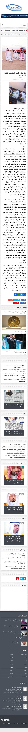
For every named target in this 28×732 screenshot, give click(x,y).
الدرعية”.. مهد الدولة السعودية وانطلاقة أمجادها (15, 312)
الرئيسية (25, 672)
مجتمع (11, 681)
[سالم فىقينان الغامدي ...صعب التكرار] (25, 709)
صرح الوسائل (17, 30)
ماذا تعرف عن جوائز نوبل (20, 332)
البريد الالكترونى (16, 79)
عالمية (26, 678)
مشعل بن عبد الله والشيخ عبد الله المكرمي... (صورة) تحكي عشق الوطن (14, 700)
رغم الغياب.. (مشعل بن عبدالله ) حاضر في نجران (15, 577)
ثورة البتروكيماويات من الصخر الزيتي (12, 631)
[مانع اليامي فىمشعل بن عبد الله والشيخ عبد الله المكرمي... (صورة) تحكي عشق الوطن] (25, 700)
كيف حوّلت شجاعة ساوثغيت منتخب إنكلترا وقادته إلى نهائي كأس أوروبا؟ (15, 351)
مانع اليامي (19, 698)
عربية (12, 678)
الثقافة (25, 669)
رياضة (11, 675)
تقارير (15, 77)
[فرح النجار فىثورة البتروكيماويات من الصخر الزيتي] (25, 717)
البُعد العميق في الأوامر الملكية (20, 649)
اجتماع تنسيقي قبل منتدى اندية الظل (12, 637)
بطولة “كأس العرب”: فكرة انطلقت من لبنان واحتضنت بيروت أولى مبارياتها (13, 450)
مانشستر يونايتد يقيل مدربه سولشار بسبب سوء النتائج (13, 447)
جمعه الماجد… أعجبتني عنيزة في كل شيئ (11, 643)
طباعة (22, 79)
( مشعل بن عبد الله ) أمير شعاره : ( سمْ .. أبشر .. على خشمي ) (14, 569)
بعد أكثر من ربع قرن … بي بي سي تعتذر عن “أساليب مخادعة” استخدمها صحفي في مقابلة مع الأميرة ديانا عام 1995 (13, 375)
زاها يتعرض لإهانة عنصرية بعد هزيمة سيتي (15, 453)
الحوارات (11, 669)
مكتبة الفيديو (24, 688)
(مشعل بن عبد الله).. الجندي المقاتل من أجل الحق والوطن (14, 565)
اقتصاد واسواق (24, 665)
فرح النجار (20, 716)
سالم (21, 708)
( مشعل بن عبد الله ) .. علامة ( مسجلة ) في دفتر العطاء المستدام (14, 573)
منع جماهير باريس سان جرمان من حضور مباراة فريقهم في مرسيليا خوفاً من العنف (15, 456)
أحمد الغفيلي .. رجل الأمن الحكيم (18, 579)
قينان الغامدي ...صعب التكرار (13, 709)
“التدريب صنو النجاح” (16, 653)
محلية (26, 684)
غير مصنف (25, 681)
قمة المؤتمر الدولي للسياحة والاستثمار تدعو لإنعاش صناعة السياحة (14, 380)
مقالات (11, 684)
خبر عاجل (25, 675)
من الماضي (10, 688)
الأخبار (11, 665)
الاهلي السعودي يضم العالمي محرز (17, 445)
